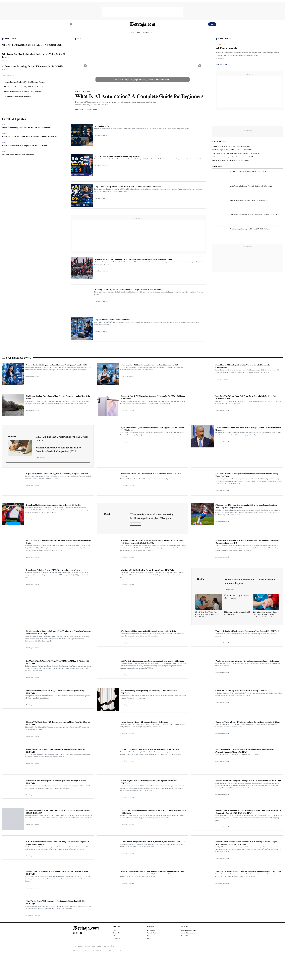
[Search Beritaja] (205, 24)
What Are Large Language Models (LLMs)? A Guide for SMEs (32, 44)
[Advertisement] (142, 12)
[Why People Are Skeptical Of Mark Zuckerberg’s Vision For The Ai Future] (221, 218)
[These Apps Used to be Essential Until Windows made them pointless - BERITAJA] (108, 877)
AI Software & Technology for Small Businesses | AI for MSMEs (32, 66)
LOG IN (212, 24)
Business (80, 946)
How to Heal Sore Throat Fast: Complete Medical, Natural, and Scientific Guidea (206, 614)
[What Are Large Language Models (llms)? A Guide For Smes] (221, 232)
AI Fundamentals (226, 48)
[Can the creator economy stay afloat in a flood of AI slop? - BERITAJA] (202, 696)
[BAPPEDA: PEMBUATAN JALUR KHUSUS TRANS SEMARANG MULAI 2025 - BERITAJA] (13, 669)
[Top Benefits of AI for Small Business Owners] (82, 328)
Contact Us (116, 933)
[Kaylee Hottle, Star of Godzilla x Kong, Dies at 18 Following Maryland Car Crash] (13, 482)
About (115, 930)
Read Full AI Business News (87, 110)
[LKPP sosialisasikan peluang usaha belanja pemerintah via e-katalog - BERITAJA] (108, 668)
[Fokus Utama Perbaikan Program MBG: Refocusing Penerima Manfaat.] (13, 577)
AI (151, 33)
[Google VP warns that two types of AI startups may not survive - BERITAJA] (108, 758)
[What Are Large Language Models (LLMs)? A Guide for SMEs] (142, 65)
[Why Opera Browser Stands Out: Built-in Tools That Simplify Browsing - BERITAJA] (202, 877)
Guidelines (116, 939)
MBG (138, 32)
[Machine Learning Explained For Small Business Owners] (221, 204)
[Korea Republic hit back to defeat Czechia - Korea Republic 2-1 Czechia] (13, 514)
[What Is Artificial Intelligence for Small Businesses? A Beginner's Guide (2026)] (13, 374)
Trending (146, 32)
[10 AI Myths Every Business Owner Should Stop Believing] (82, 165)
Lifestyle (99, 946)
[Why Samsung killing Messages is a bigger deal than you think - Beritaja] (108, 637)
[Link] (20, 448)
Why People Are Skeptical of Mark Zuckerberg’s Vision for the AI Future (33, 55)
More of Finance (41, 457)
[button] (85, 65)
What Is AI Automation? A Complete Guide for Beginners (139, 96)
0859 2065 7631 (186, 936)
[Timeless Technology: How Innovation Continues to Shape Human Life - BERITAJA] (202, 637)
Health (93, 946)
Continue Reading (224, 64)
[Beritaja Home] (142, 24)
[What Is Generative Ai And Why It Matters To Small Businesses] (221, 175)
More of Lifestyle (135, 524)
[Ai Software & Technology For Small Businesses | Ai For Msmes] (221, 190)
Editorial (115, 936)
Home (132, 32)
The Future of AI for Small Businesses (17, 96)
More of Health (230, 589)
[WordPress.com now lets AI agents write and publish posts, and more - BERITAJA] (202, 666)
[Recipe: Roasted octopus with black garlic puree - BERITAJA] (108, 727)
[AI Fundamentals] (82, 135)
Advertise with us (109, 946)
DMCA (149, 939)
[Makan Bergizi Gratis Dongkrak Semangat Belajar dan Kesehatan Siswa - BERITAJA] (202, 787)
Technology (87, 946)
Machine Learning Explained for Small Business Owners (24, 82)
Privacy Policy (151, 930)
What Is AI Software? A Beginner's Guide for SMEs (23, 91)
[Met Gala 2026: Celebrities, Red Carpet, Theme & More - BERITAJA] (108, 577)
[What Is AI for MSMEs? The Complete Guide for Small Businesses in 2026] (108, 374)
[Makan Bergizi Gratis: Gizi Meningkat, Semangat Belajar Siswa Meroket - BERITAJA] (108, 788)
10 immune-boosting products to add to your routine (237, 613)
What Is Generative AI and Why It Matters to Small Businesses (26, 87)
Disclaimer (150, 936)
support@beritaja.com (188, 933)
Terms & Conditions (153, 933)
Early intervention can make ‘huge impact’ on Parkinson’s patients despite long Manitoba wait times (265, 614)
